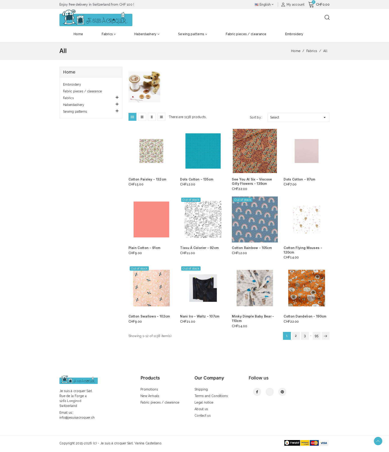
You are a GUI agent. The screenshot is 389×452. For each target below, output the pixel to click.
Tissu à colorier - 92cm (199, 248)
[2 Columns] (152, 117)
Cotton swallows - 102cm (149, 316)
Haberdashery (73, 105)
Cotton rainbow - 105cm (252, 248)
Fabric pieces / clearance (82, 91)
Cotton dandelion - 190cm (305, 316)
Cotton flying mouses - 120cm (303, 250)
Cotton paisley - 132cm (147, 179)
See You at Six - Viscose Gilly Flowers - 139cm (252, 181)
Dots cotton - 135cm (196, 179)
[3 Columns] (142, 117)
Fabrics (68, 98)
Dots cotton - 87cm (299, 179)
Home (69, 72)
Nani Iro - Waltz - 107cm (199, 316)
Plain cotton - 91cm (145, 248)
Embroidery (72, 84)
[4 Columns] (132, 117)
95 (317, 336)
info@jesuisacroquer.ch (77, 417)
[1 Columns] (161, 117)
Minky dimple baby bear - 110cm (253, 318)
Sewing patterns (75, 111)
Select (298, 117)
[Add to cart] (172, 151)
